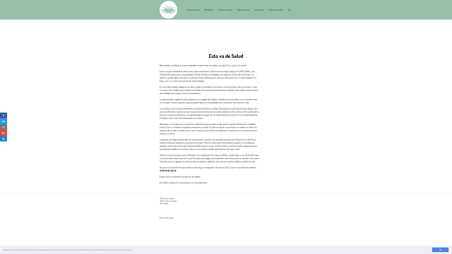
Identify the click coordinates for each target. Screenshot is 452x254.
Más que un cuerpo (225, 10)
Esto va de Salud (193, 10)
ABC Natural (209, 10)
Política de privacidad (168, 201)
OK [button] (440, 250)
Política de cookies (167, 198)
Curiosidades (259, 10)
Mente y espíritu (243, 10)
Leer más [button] (127, 250)
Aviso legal (164, 203)
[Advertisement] (226, 36)
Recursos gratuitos (276, 10)
